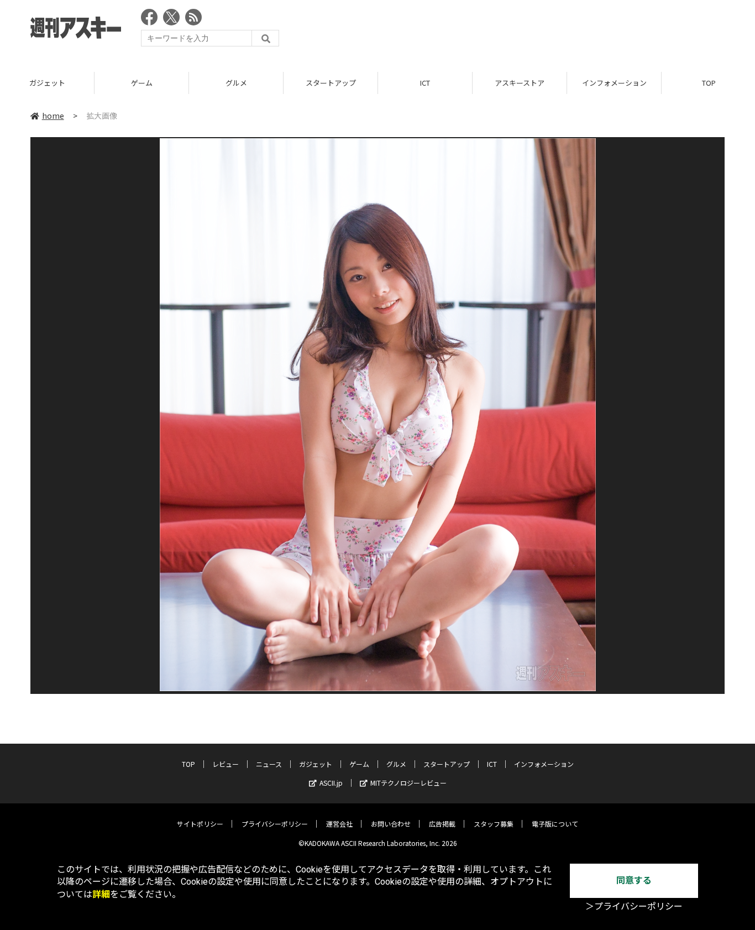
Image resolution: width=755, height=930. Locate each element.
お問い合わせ (391, 823)
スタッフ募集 (493, 823)
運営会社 (339, 823)
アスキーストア (519, 82)
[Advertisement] (523, 30)
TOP (188, 764)
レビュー (225, 764)
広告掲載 (442, 823)
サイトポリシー (200, 823)
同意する (634, 880)
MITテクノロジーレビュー (408, 782)
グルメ (236, 82)
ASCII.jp (331, 782)
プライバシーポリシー (275, 823)
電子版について (555, 823)
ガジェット (47, 82)
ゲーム (142, 82)
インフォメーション (614, 82)
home (53, 115)
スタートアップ (331, 82)
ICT (425, 82)
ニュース (269, 764)
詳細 (101, 894)
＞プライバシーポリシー (634, 906)
